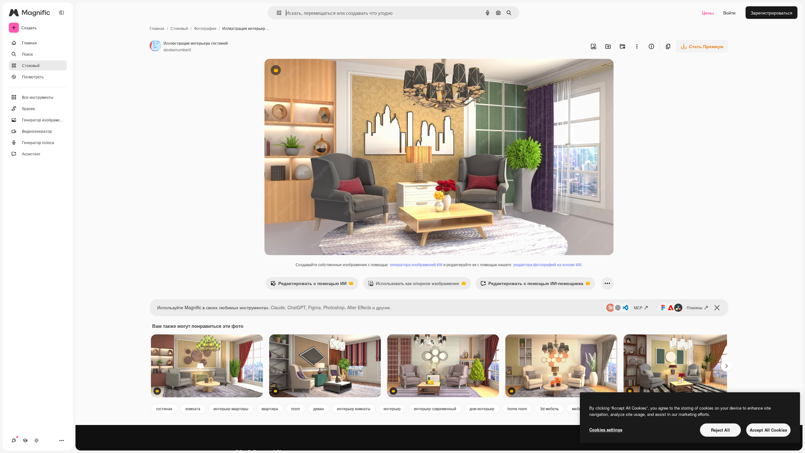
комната (193, 408)
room (295, 408)
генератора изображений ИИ (416, 264)
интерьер (392, 408)
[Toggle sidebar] (62, 13)
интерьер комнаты (353, 408)
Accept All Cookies (768, 430)
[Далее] (726, 365)
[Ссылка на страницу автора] (155, 46)
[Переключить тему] (36, 440)
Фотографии (205, 28)
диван (318, 408)
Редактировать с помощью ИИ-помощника (531, 284)
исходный (306, 71)
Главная (157, 28)
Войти (729, 12)
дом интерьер (481, 408)
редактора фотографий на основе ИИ (547, 264)
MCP (638, 307)
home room (517, 408)
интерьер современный (435, 408)
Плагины (694, 307)
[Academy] (25, 440)
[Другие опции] (636, 46)
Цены (708, 12)
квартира (270, 408)
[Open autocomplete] (276, 12)
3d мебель (549, 408)
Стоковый (179, 28)
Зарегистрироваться (771, 12)
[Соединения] (14, 440)
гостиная (164, 408)
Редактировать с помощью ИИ (308, 284)
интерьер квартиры (231, 408)
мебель (578, 408)
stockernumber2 (177, 49)
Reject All (720, 430)
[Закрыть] (717, 307)
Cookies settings (605, 430)
